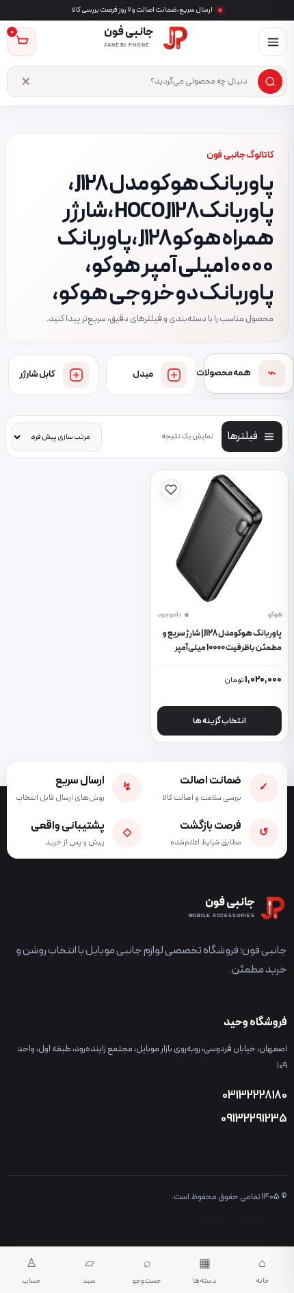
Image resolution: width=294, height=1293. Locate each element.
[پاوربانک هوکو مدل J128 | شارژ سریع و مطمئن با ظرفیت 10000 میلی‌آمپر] (219, 538)
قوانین (214, 1219)
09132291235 (254, 1119)
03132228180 (254, 1096)
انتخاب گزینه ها (219, 721)
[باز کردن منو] (272, 41)
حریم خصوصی (262, 1219)
